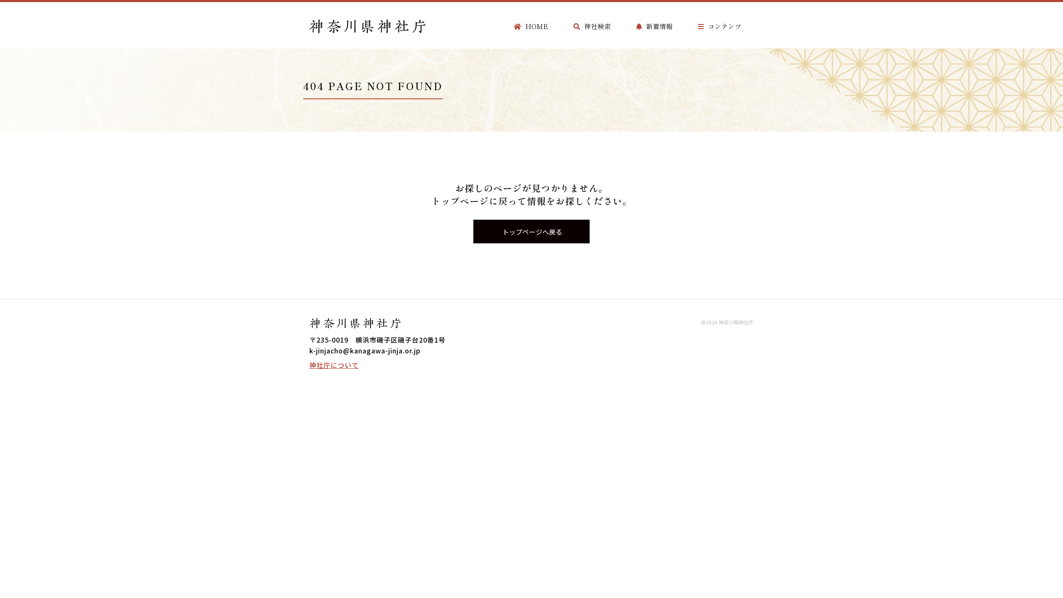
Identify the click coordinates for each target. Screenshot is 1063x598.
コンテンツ (724, 26)
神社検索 (597, 26)
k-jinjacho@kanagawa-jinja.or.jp (365, 350)
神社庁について (334, 365)
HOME (536, 26)
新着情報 (659, 26)
